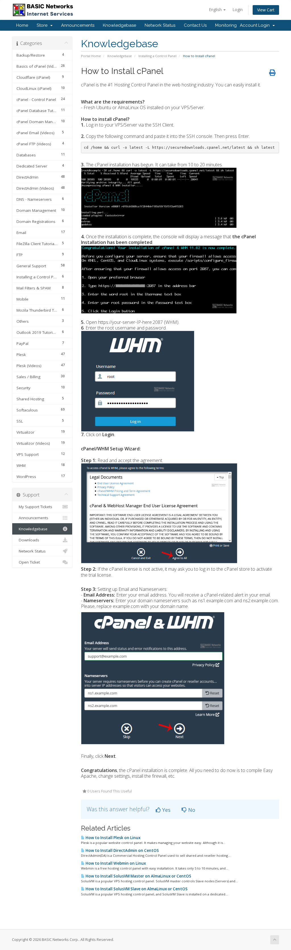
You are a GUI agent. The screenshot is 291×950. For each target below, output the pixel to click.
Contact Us (195, 25)
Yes (166, 809)
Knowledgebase (119, 25)
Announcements (77, 25)
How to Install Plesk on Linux (112, 837)
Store (43, 25)
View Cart (266, 10)
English (216, 9)
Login (237, 9)
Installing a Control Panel (157, 56)
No (191, 809)
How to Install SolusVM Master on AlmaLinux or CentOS (138, 876)
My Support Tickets (34, 506)
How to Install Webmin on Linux (115, 863)
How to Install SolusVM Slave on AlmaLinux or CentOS (136, 888)
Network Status (160, 25)
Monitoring (226, 25)
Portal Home (91, 56)
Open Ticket (28, 562)
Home (22, 25)
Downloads (27, 540)
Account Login (256, 25)
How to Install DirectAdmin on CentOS (122, 850)
